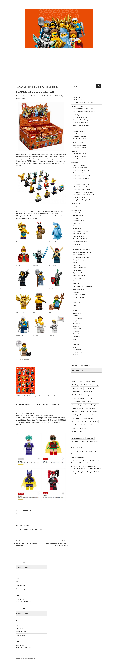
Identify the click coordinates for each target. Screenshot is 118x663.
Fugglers (76, 321)
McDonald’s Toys (76, 182)
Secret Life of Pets (79, 278)
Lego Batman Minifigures (81, 122)
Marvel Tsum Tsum (79, 297)
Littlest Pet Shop (78, 236)
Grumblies (76, 347)
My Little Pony (93, 421)
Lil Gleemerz (77, 349)
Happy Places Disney (79, 154)
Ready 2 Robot (77, 228)
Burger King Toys (76, 203)
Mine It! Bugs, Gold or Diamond (82, 286)
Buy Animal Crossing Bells (24, 601)
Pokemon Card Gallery (78, 457)
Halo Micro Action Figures (81, 257)
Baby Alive (76, 344)
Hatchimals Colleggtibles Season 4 (84, 111)
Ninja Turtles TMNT (79, 254)
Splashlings (76, 265)
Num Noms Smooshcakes (81, 178)
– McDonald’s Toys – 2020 (81, 184)
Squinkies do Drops (79, 273)
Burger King (94, 385)
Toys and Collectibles (77, 290)
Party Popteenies (78, 220)
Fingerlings (76, 323)
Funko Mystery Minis (78, 401)
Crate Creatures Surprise (81, 355)
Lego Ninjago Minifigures (81, 125)
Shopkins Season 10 (79, 134)
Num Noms (74, 162)
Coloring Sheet (87, 391)
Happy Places (75, 151)
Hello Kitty (84, 411)
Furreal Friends (77, 328)
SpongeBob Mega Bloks (80, 260)
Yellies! (75, 339)
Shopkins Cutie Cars (77, 142)
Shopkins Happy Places (79, 435)
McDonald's (75, 421)
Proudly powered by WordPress (25, 658)
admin (31, 84)
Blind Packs (33, 513)
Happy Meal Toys (91, 408)
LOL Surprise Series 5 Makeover (83, 100)
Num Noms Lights (78, 173)
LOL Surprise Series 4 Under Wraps (84, 102)
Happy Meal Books (79, 197)
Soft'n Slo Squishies (78, 438)
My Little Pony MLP (79, 275)
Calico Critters (77, 352)
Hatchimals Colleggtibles (78, 106)
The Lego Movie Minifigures (82, 120)
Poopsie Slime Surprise (80, 267)
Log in (17, 578)
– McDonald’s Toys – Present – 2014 (84, 189)
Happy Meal (94, 405)
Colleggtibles (76, 391)
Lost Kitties (77, 247)
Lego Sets (76, 302)
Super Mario (84, 441)
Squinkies (75, 441)
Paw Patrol (76, 342)
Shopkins (74, 129)
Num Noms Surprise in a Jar (81, 175)
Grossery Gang (76, 405)
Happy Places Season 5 (80, 159)
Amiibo (74, 381)
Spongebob (90, 438)
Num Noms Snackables (80, 167)
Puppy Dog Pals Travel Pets (81, 249)
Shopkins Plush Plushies (80, 139)
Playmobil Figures (78, 223)
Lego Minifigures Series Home (27, 404)
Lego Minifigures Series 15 (48, 404)
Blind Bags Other (76, 210)
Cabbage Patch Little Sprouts (82, 252)
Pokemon (76, 292)
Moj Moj (75, 218)
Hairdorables (77, 270)
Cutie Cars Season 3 (79, 147)
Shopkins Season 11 (79, 131)
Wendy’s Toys (75, 207)
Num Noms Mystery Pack (81, 165)
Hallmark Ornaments (79, 308)
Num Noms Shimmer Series (81, 170)
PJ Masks (76, 331)
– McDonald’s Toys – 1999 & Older (83, 194)
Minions (84, 421)
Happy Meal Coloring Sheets (82, 200)
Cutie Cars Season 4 (79, 145)
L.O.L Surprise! (75, 97)
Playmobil (76, 305)
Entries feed (19, 582)
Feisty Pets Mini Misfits (80, 239)
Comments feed (21, 585)
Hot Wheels (93, 411)
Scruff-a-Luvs (77, 318)
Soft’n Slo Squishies (79, 213)
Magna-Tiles (77, 334)
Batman (87, 381)
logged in (28, 530)
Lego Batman (93, 415)
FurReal (75, 315)
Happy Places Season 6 (80, 156)
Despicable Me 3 (77, 395)
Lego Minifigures (26, 510)
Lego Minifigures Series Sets (82, 117)
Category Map (20, 599)
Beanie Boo (95, 381)
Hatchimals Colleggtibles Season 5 (84, 108)
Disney (87, 395)
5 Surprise (76, 262)
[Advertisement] (59, 61)
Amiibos (75, 310)
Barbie (81, 381)
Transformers (77, 226)
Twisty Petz (76, 283)
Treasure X (76, 281)
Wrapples (76, 326)
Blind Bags (23, 513)
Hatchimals (76, 300)
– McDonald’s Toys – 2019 (81, 187)
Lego (40, 513)
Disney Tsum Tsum (79, 294)
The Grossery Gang (79, 233)
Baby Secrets (77, 244)
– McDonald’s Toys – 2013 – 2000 (83, 192)
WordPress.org (20, 589)
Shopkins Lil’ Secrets (79, 136)
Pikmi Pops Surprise (79, 215)
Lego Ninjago (76, 418)
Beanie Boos (77, 313)
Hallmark (86, 405)
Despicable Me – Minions (80, 231)
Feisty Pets (76, 336)
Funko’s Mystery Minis (80, 241)
